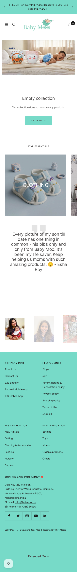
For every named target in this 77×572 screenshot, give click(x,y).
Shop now (38, 120)
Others (46, 458)
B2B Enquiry (12, 382)
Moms (46, 445)
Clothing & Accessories (18, 445)
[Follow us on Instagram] (27, 515)
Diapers (9, 465)
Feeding (9, 451)
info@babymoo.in (25, 502)
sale (44, 376)
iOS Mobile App (14, 396)
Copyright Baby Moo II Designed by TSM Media (43, 530)
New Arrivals (12, 431)
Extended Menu (38, 556)
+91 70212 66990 (26, 506)
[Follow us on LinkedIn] (44, 515)
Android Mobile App (16, 389)
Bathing (46, 431)
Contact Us (11, 376)
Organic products (52, 451)
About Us (10, 369)
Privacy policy (50, 393)
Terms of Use (49, 407)
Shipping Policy (51, 400)
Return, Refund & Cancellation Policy (53, 384)
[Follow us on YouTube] (35, 515)
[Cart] (70, 24)
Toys (45, 438)
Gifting (9, 438)
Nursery (9, 458)
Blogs (45, 369)
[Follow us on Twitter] (18, 515)
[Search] (14, 24)
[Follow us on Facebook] (9, 515)
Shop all (47, 413)
